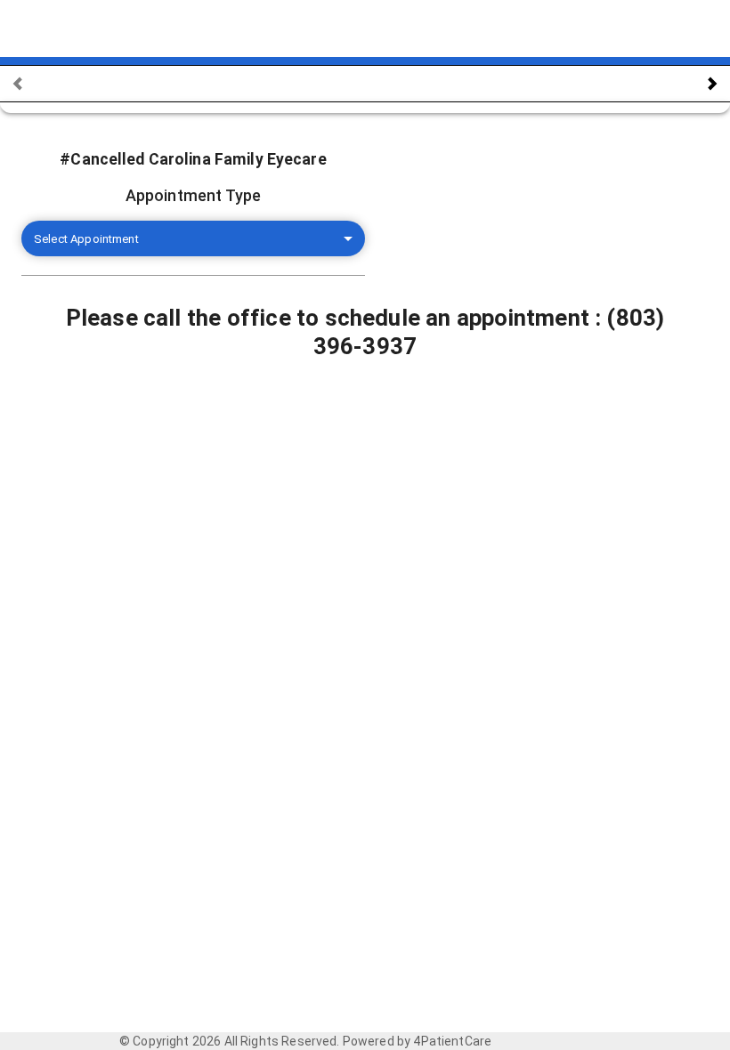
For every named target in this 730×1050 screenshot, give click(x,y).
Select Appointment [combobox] (86, 239)
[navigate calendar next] (712, 83)
